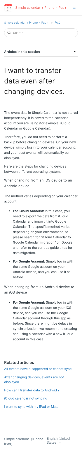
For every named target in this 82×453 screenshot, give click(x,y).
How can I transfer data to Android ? (31, 390)
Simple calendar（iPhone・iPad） (26, 22)
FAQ (57, 22)
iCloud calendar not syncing (25, 398)
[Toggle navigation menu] (74, 7)
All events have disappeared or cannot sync (38, 369)
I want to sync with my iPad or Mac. (31, 407)
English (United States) (58, 440)
